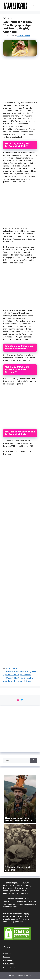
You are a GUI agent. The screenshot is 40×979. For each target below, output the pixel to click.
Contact (6, 957)
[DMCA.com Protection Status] (17, 940)
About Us (7, 953)
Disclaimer (7, 960)
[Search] (33, 760)
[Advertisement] (20, 80)
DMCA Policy (8, 964)
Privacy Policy (9, 967)
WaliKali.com (8, 901)
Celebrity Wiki (11, 668)
